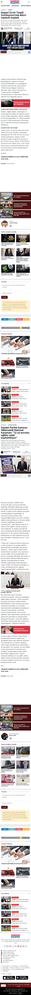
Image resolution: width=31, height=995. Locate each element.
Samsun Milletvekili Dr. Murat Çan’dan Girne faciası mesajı (22, 771)
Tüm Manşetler (6, 958)
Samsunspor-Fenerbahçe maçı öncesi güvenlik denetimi (19, 398)
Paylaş (4, 51)
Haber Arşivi (6, 962)
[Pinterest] (10, 946)
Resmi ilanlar (5, 967)
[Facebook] (5, 946)
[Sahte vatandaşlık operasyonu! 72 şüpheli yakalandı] (8, 252)
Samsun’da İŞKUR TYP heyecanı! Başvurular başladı (7, 771)
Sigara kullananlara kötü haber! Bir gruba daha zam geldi (7, 244)
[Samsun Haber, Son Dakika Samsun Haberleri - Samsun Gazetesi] (14, 2)
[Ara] (28, 2)
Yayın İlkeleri (5, 971)
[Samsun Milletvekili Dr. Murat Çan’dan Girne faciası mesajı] (23, 764)
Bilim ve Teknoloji (15, 967)
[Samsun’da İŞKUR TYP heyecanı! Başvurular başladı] (8, 764)
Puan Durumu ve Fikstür (9, 957)
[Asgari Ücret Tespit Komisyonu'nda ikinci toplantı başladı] (15, 41)
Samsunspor (15, 5)
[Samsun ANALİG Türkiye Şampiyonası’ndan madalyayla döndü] (8, 750)
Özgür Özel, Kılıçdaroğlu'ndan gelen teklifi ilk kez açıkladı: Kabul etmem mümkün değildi (22, 260)
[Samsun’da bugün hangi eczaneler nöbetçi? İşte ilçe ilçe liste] (8, 778)
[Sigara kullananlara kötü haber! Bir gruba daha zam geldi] (8, 238)
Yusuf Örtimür (13, 223)
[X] (7, 946)
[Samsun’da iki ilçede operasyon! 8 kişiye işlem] (23, 778)
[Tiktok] (21, 946)
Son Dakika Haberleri (8, 960)
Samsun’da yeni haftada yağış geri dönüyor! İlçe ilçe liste (22, 756)
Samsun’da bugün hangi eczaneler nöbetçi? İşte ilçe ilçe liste (7, 785)
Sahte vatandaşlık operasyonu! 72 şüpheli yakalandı (7, 258)
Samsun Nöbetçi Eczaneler (9, 950)
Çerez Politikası (25, 967)
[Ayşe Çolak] (4, 736)
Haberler (3, 9)
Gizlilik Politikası (6, 969)
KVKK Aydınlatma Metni (18, 969)
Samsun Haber (5, 5)
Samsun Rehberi (26, 5)
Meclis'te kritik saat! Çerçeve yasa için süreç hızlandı (22, 244)
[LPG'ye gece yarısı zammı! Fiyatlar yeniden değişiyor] (23, 268)
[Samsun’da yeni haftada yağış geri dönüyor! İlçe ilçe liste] (23, 750)
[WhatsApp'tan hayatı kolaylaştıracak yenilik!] (8, 268)
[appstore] (9, 978)
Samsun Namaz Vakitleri (9, 953)
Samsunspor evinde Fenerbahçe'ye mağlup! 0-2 (20, 419)
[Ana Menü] (1, 2)
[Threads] (23, 946)
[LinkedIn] (15, 946)
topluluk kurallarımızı (15, 302)
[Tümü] (29, 383)
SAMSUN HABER (7, 157)
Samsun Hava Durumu (8, 952)
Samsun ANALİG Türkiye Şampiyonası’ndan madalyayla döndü (7, 756)
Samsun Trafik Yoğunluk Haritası (11, 955)
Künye (4, 973)
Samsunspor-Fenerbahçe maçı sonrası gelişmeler (19, 412)
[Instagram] (13, 946)
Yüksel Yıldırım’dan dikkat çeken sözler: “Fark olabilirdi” (19, 405)
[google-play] (22, 978)
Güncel (10, 9)
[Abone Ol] (29, 52)
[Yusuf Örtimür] (4, 224)
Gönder (4, 297)
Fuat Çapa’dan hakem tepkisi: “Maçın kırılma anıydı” (20, 390)
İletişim (9, 973)
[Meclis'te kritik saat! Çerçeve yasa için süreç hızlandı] (23, 238)
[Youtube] (18, 946)
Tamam (19, 993)
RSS (4, 985)
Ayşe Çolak (12, 735)
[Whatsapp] (26, 946)
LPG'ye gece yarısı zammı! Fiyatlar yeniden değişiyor (22, 275)
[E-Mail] (10, 226)
